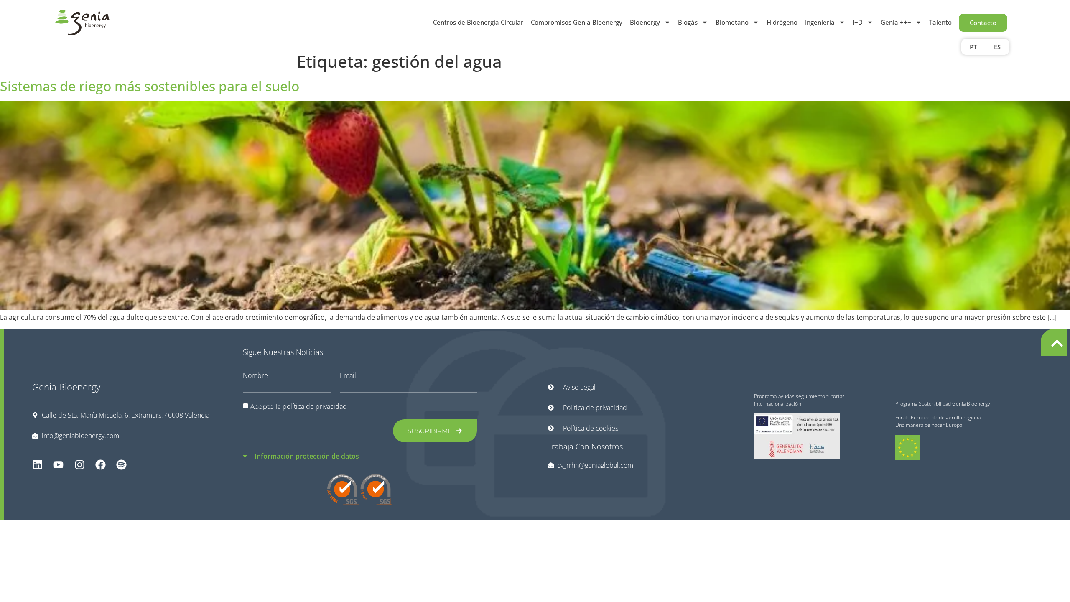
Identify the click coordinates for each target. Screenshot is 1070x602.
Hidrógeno (782, 22)
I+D (858, 22)
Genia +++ (896, 22)
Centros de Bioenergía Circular (478, 22)
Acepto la (298, 407)
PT (973, 47)
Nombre (255, 375)
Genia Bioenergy (66, 386)
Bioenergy (645, 22)
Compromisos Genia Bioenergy (576, 22)
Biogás (688, 22)
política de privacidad (315, 406)
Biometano (732, 22)
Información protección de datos (307, 456)
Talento (940, 22)
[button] (360, 451)
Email (348, 375)
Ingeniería (820, 22)
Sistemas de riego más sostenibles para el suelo (149, 86)
